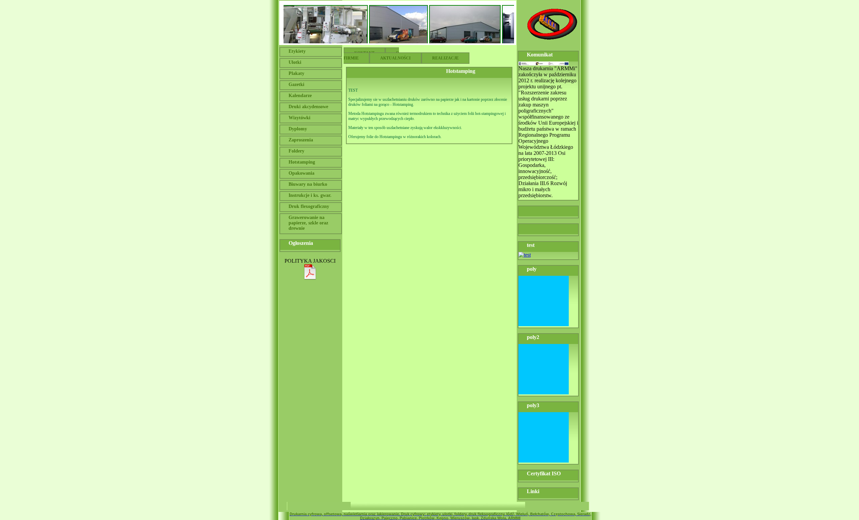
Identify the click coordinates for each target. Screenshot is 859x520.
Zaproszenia (301, 139)
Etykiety (297, 51)
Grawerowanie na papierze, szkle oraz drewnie (308, 223)
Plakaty (296, 73)
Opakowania (301, 173)
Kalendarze (300, 95)
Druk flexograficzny (309, 206)
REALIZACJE (445, 58)
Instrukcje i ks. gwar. (310, 195)
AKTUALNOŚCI (395, 58)
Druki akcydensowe (308, 106)
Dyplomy (298, 128)
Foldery (296, 151)
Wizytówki (299, 117)
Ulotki (295, 62)
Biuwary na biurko (308, 184)
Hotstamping (302, 162)
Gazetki (296, 84)
